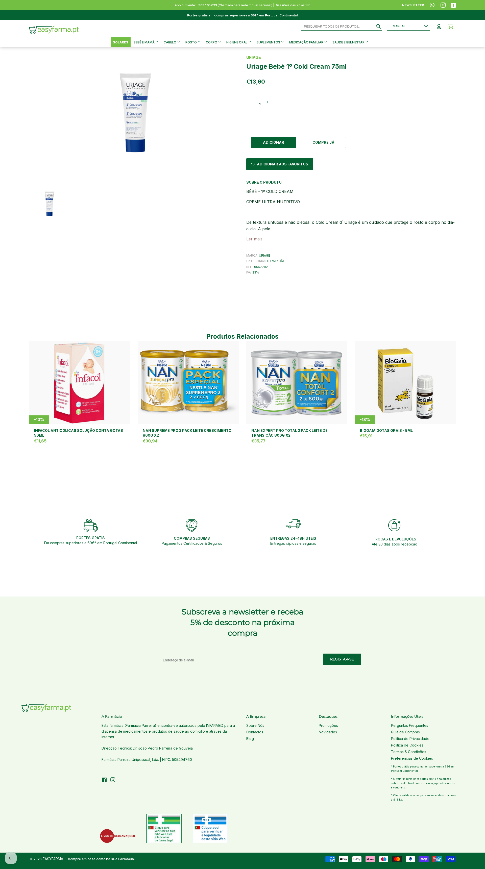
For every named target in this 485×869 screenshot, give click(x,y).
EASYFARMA (53, 859)
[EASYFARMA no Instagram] (112, 780)
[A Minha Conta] (439, 26)
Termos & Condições (408, 752)
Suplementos (269, 42)
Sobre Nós (255, 725)
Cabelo (170, 42)
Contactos (254, 732)
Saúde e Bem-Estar (348, 42)
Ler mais (254, 238)
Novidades (328, 732)
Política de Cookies (407, 745)
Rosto (191, 42)
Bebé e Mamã (144, 42)
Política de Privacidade (410, 738)
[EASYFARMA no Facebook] (104, 780)
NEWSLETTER (413, 5)
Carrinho (450, 26)
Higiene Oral (237, 42)
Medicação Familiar (306, 42)
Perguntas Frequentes (409, 725)
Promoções (328, 725)
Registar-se (342, 659)
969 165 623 (207, 5)
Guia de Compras (405, 732)
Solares (120, 42)
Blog (250, 738)
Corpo (212, 42)
